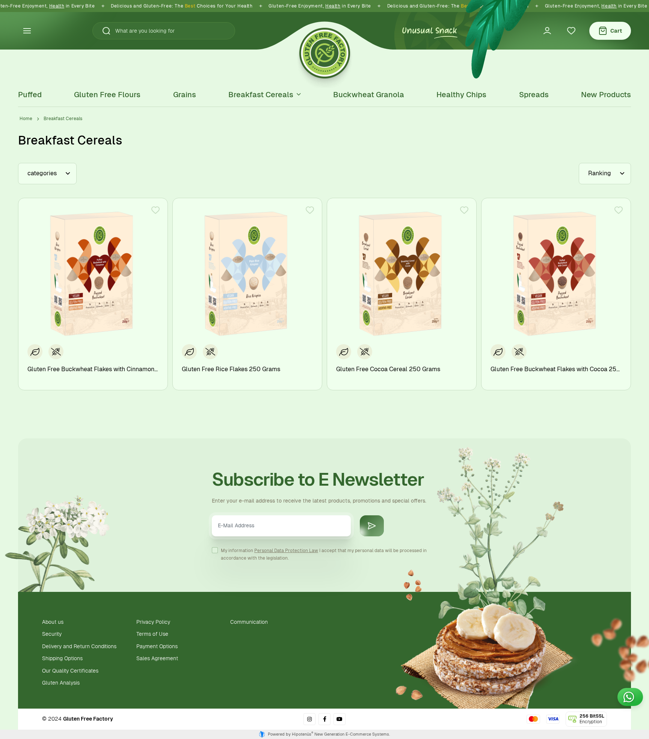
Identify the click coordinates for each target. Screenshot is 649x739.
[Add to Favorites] (155, 210)
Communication (249, 622)
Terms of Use (152, 634)
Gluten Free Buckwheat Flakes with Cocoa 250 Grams (556, 369)
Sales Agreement (157, 658)
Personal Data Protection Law (286, 550)
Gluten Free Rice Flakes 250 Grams (231, 369)
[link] (309, 719)
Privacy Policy (153, 622)
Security (52, 634)
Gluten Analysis (61, 683)
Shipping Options (62, 658)
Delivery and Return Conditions (79, 646)
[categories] (47, 173)
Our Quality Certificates (70, 671)
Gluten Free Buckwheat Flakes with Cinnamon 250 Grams (92, 369)
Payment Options (157, 646)
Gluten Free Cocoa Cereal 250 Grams (388, 369)
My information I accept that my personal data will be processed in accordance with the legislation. (324, 554)
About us (52, 622)
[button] (103, 31)
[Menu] (27, 31)
